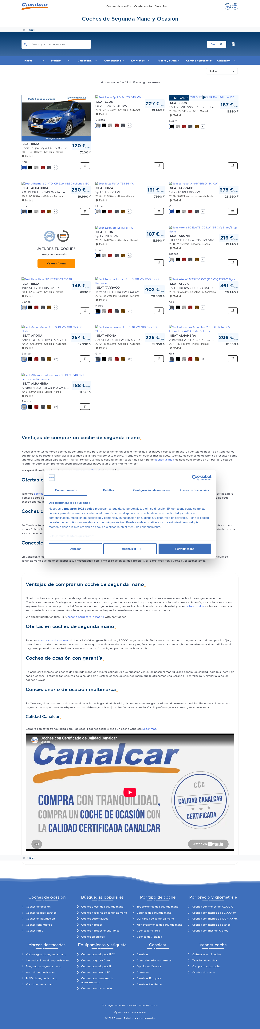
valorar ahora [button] (56, 263)
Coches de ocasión (118, 6)
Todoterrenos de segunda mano (158, 906)
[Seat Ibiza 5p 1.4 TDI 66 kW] (114, 183)
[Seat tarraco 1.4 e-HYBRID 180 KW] (193, 183)
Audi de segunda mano (41, 972)
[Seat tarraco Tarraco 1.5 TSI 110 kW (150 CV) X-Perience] (130, 281)
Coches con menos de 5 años (211, 924)
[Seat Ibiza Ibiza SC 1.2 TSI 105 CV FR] (47, 279)
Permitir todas (184, 548)
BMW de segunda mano (41, 978)
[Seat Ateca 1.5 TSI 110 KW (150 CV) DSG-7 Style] (202, 279)
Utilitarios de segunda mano (155, 918)
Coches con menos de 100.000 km (215, 918)
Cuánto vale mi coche (206, 954)
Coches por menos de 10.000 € (212, 906)
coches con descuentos (53, 640)
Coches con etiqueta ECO (98, 954)
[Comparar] (85, 165)
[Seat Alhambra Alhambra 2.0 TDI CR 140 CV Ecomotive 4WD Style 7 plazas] (203, 328)
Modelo (56, 60)
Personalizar (128, 548)
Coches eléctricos (93, 936)
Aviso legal (107, 1005)
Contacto (143, 972)
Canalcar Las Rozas (149, 984)
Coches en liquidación (40, 918)
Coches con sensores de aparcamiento (97, 980)
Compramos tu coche (206, 966)
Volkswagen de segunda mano (46, 954)
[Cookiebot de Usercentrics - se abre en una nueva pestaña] (194, 478)
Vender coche (143, 6)
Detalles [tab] (108, 490)
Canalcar (142, 954)
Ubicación (223, 60)
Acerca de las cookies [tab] (194, 490)
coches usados (164, 459)
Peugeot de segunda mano (43, 966)
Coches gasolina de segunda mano (104, 912)
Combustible (112, 60)
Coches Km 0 (34, 930)
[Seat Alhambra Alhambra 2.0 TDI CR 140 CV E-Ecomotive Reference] (56, 376)
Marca (28, 60)
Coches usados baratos (41, 912)
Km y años (138, 60)
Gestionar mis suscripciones (132, 1012)
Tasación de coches (205, 960)
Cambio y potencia (198, 60)
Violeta (100, 119)
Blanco (99, 206)
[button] (227, 6)
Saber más (149, 728)
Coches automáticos (94, 918)
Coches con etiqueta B (96, 966)
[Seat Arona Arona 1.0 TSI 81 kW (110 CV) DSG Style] (56, 328)
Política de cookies (148, 1005)
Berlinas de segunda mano (154, 912)
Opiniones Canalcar (150, 966)
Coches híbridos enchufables (100, 930)
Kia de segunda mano (40, 984)
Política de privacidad (126, 1005)
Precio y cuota (167, 60)
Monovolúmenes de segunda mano (160, 924)
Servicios (161, 6)
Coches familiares (148, 930)
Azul (25, 161)
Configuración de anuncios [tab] (151, 490)
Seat (214, 44)
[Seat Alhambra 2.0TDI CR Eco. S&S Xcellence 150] (55, 183)
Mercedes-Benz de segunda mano (48, 960)
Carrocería (85, 60)
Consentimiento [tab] (65, 490)
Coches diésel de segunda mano (102, 906)
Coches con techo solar (96, 988)
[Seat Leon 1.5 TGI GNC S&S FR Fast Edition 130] (203, 97)
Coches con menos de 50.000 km (214, 912)
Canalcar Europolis (149, 978)
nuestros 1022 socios (79, 508)
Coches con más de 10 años (210, 930)
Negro (173, 120)
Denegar (75, 548)
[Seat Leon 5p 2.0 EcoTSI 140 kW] (118, 97)
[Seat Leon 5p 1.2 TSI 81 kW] (114, 227)
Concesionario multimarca (154, 960)
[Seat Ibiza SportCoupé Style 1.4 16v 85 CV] (56, 118)
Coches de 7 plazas (149, 936)
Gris (24, 206)
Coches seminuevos (39, 924)
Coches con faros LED (95, 972)
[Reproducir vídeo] (203, 97)
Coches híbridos (92, 924)
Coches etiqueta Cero (95, 960)
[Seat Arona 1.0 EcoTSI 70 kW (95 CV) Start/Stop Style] (203, 229)
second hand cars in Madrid (86, 616)
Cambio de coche (203, 972)
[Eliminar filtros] (233, 44)
